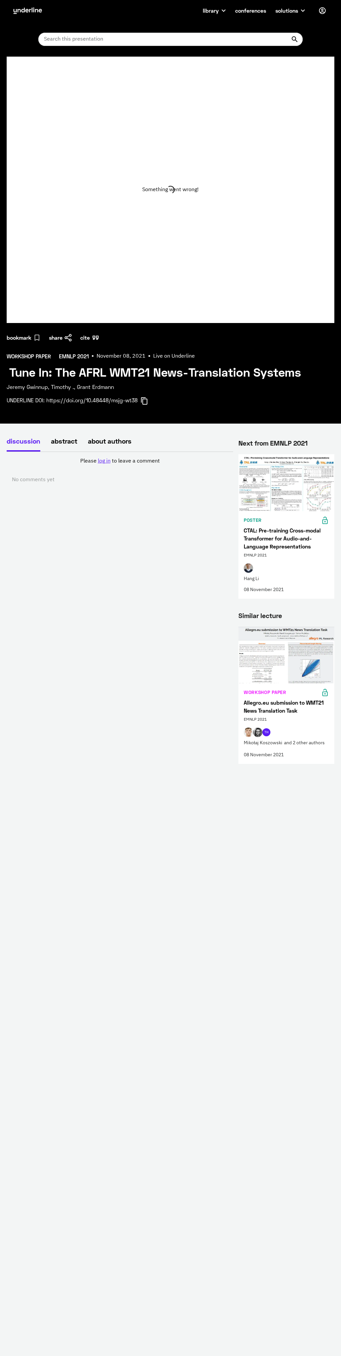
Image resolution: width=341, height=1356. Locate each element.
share (56, 337)
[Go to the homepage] (27, 10)
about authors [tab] (110, 441)
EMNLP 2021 (289, 443)
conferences (250, 10)
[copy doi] (148, 401)
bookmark (19, 337)
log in (104, 461)
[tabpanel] (120, 470)
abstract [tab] (64, 441)
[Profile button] (322, 10)
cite (85, 337)
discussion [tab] (23, 441)
